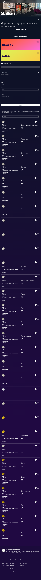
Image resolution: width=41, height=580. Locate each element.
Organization (4, 559)
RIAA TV (21, 561)
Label (2, 82)
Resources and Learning (14, 559)
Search (20, 105)
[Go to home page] (3, 550)
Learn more (4, 59)
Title (1, 77)
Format (2, 99)
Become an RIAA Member (6, 565)
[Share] (38, 122)
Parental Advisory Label (14, 561)
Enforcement (12, 565)
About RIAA (3, 561)
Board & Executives (5, 563)
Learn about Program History (19, 29)
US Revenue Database (23, 563)
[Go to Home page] (4, 2)
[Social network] (3, 571)
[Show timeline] (36, 122)
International (12, 568)
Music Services (12, 563)
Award (2, 87)
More (21, 559)
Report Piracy (22, 565)
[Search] (39, 2)
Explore (2, 114)
